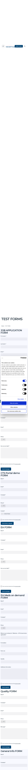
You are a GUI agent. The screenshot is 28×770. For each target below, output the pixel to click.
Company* (3, 417)
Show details (21, 399)
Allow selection (14, 407)
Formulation (3, 642)
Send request (5, 687)
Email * (2, 351)
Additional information (6, 667)
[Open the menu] (3, 46)
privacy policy (18, 464)
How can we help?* (5, 446)
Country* (3, 511)
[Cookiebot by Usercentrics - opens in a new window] (20, 358)
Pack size (3, 651)
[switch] (24, 385)
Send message (6, 469)
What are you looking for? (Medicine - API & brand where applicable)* (14, 634)
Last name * (3, 344)
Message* (3, 726)
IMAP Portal (19, 46)
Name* (2, 478)
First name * (3, 336)
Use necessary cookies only (14, 411)
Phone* (2, 504)
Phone (2, 438)
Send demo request (7, 523)
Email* (2, 427)
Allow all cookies (14, 403)
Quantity (2, 659)
